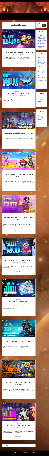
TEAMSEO (20, 54)
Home (4, 14)
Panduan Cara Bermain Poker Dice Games (41, 74)
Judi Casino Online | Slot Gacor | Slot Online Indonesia (41, 71)
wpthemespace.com (34, 453)
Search (38, 23)
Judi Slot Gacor (40, 117)
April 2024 (39, 96)
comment (24, 54)
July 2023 (39, 101)
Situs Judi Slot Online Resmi (18, 301)
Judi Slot (9, 14)
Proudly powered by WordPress (16, 453)
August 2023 (39, 99)
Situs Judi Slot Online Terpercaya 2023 (18, 425)
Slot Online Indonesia (40, 14)
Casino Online (30, 14)
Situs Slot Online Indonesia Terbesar (41, 59)
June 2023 (39, 103)
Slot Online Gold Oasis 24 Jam (18, 93)
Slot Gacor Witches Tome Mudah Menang (18, 134)
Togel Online (24, 18)
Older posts (5, 445)
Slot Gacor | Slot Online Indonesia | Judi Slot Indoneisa (41, 64)
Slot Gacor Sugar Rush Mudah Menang (19, 260)
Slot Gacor (15, 14)
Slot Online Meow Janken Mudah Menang (18, 52)
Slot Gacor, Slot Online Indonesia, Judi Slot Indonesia (26, 452)
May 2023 (39, 105)
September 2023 (40, 97)
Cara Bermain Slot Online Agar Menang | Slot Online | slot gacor (41, 79)
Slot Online (22, 14)
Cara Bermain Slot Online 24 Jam (18, 342)
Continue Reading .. (18, 63)
